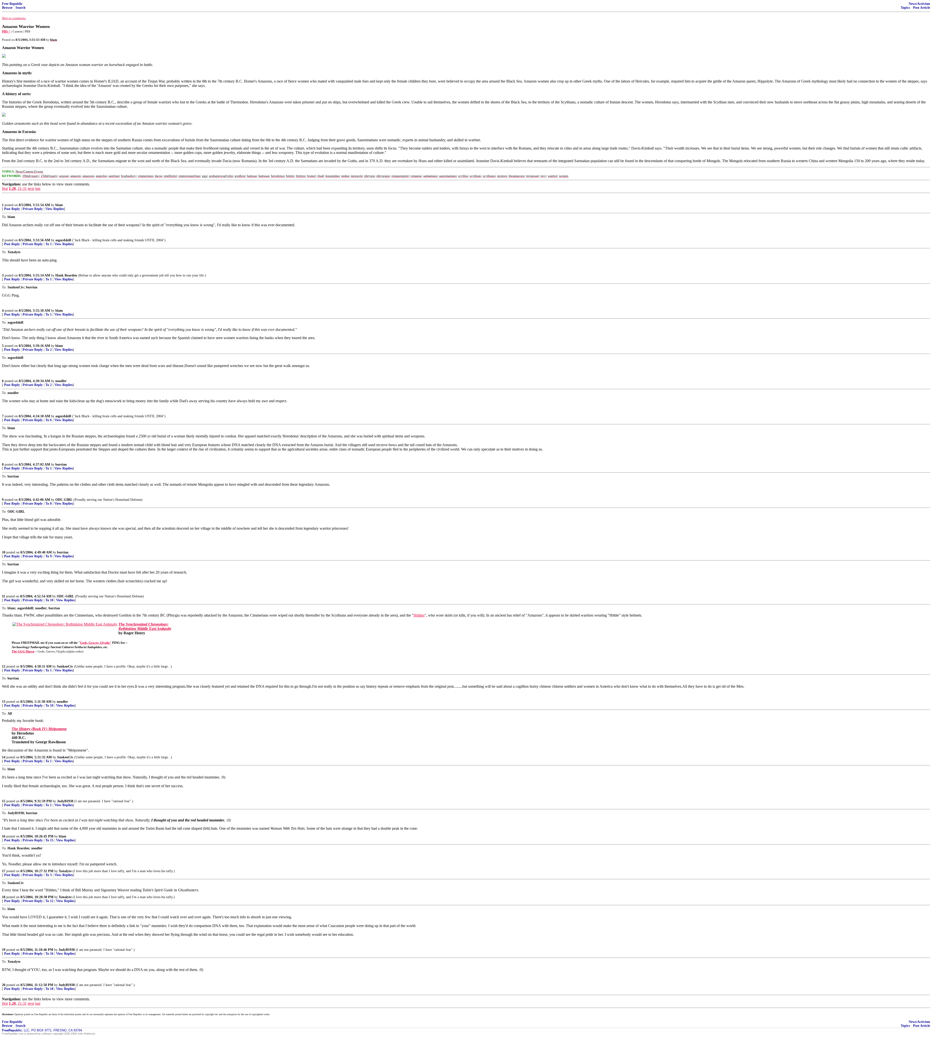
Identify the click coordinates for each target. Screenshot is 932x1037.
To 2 (48, 349)
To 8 (48, 503)
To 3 (48, 875)
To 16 (49, 953)
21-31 (22, 188)
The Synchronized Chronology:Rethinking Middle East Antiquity (144, 626)
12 (3, 666)
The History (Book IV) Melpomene (39, 729)
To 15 (49, 840)
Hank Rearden (66, 275)
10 (3, 552)
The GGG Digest (23, 651)
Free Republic (12, 4)
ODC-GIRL (64, 500)
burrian (61, 464)
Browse (7, 7)
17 (3, 871)
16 (3, 836)
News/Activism (919, 4)
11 (3, 596)
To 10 (49, 600)
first (5, 188)
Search (20, 7)
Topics (905, 7)
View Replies (54, 209)
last (37, 188)
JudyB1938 (65, 801)
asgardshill (63, 240)
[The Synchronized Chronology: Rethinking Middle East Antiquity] (64, 624)
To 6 (48, 420)
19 (3, 950)
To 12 (49, 901)
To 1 (48, 244)
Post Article (921, 7)
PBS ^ (6, 31)
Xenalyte (65, 871)
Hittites (419, 615)
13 (3, 701)
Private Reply (33, 209)
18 (3, 897)
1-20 (12, 188)
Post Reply (12, 209)
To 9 (48, 556)
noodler (61, 381)
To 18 (49, 989)
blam (59, 205)
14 (3, 757)
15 (3, 801)
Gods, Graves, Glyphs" (95, 642)
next (31, 188)
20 (3, 985)
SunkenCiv (65, 666)
